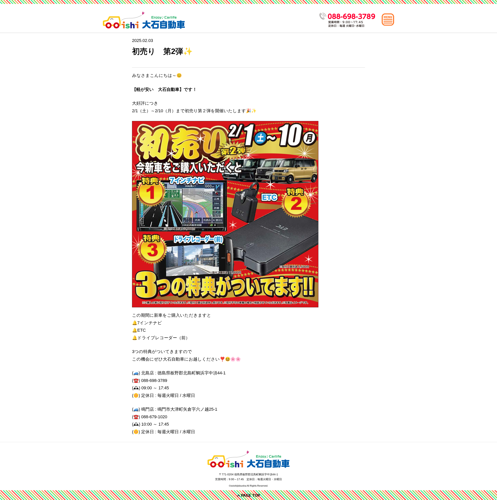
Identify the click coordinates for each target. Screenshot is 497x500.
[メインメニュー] (388, 19)
